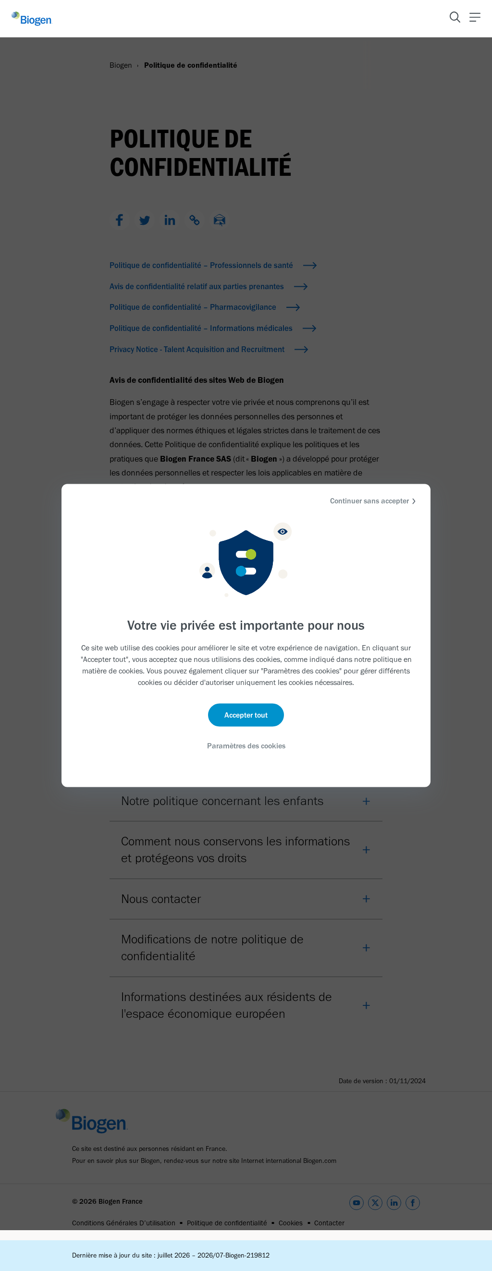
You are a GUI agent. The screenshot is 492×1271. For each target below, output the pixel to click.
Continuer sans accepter (369, 500)
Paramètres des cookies (246, 745)
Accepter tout (246, 714)
